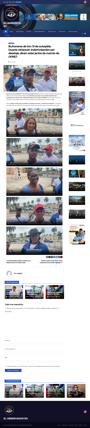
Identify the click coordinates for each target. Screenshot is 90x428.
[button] (82, 33)
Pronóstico (52, 31)
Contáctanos (72, 31)
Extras (7, 35)
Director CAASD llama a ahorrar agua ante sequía (13, 294)
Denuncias (71, 425)
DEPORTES (62, 31)
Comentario (8, 311)
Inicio (11, 31)
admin (19, 273)
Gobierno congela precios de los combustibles (54, 294)
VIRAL (85, 425)
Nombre (7, 340)
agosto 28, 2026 (12, 393)
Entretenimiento (39, 31)
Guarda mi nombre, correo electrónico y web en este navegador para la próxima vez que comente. (33, 366)
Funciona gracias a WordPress (10, 425)
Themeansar (29, 425)
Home (59, 425)
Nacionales (20, 31)
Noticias (81, 425)
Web (6, 357)
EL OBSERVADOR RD (16, 418)
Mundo (29, 31)
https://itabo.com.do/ (76, 71)
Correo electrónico (10, 349)
